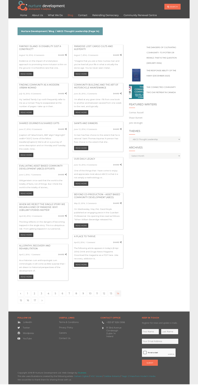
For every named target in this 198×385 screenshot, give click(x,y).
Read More (26, 74)
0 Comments (36, 93)
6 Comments (39, 55)
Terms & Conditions (69, 322)
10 (90, 293)
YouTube (27, 338)
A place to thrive (85, 236)
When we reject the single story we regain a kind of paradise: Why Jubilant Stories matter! (42, 207)
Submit (150, 363)
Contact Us (64, 338)
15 (21, 300)
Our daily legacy (84, 159)
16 (28, 300)
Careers (63, 333)
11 (97, 293)
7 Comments (36, 174)
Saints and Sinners (86, 123)
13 (111, 293)
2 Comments (93, 55)
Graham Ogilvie (81, 376)
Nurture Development (34, 31)
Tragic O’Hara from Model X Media (138, 376)
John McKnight (136, 123)
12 (104, 293)
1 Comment (90, 242)
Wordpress (28, 333)
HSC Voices (96, 376)
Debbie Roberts (112, 376)
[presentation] (159, 352)
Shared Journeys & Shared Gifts (39, 123)
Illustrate (82, 373)
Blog (51, 31)
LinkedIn (27, 322)
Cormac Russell (136, 112)
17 (35, 300)
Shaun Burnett (135, 117)
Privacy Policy (66, 327)
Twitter (26, 327)
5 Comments (91, 203)
